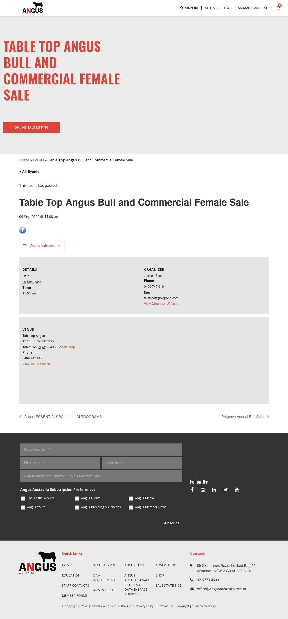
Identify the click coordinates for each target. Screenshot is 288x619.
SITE (215, 8)
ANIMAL (250, 8)
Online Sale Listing (31, 127)
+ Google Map (65, 347)
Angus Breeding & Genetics (101, 507)
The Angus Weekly (40, 498)
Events (38, 160)
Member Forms (75, 595)
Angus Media (144, 498)
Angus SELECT (104, 590)
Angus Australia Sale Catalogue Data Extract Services (137, 584)
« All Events (29, 171)
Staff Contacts (75, 585)
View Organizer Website (161, 303)
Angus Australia (95, 606)
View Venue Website (37, 363)
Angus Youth (36, 507)
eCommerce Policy (204, 606)
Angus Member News (150, 507)
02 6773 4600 (208, 579)
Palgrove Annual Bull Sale (243, 416)
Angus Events (91, 498)
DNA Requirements (105, 577)
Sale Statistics (168, 585)
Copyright (182, 606)
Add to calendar (42, 245)
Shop (160, 575)
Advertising (166, 565)
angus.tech (134, 565)
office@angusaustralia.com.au (222, 588)
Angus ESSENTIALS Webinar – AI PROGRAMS (62, 416)
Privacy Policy (144, 606)
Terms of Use (164, 606)
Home (24, 160)
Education (71, 575)
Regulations (104, 565)
